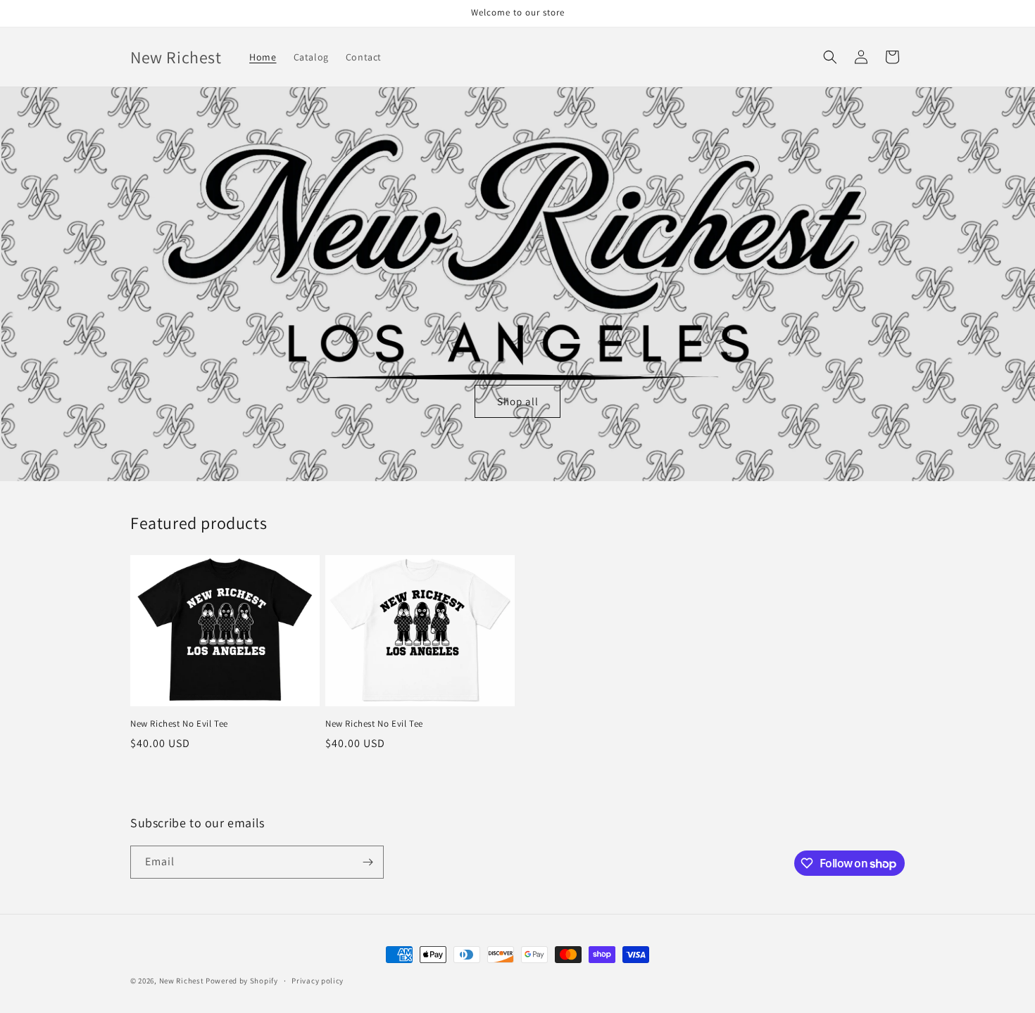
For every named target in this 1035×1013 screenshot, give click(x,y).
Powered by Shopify (242, 981)
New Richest (181, 981)
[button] (830, 57)
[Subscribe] (367, 862)
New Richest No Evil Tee (179, 724)
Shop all (518, 401)
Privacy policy (317, 981)
